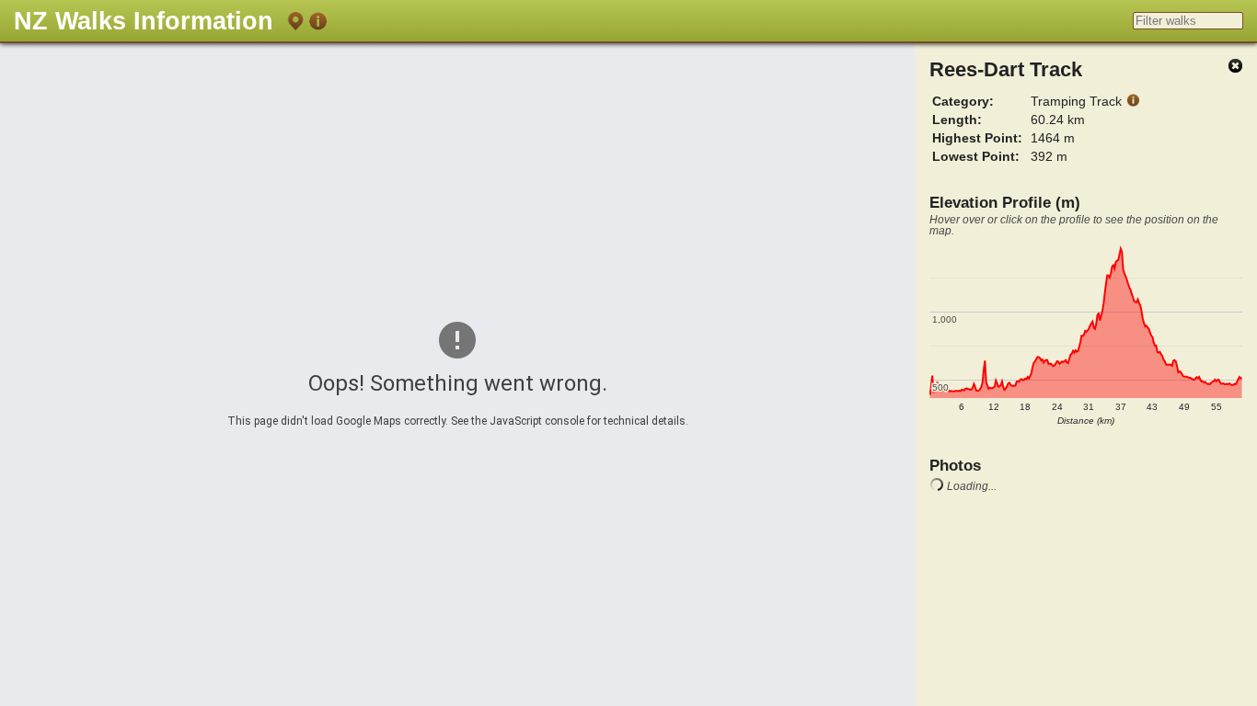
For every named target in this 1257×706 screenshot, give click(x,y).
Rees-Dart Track (1005, 69)
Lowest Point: (976, 156)
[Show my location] (295, 24)
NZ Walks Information (143, 20)
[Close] (1235, 66)
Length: (957, 119)
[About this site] (317, 24)
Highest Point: (977, 138)
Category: (963, 101)
